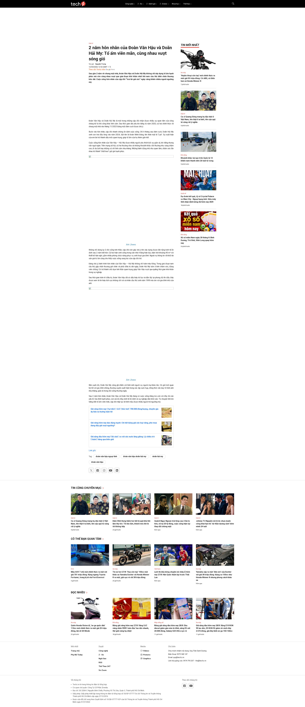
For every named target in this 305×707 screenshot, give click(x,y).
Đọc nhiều (78, 592)
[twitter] (91, 470)
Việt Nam (157, 569)
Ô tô (72, 569)
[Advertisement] (131, 102)
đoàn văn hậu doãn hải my (134, 456)
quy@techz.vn (178, 657)
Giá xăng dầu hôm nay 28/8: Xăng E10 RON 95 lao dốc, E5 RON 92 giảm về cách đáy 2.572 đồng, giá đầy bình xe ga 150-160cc (214, 628)
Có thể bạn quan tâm (86, 538)
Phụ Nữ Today (77, 655)
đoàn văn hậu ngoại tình (106, 456)
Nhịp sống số (158, 622)
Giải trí (91, 43)
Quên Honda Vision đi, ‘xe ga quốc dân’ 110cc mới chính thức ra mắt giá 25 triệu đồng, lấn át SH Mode (89, 628)
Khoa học (175, 4)
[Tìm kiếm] (231, 4)
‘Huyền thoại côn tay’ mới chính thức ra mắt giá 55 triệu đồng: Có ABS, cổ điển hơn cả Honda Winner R (198, 78)
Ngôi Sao (102, 658)
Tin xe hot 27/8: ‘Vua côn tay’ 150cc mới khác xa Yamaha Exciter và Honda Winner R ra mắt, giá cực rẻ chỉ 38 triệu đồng (131, 575)
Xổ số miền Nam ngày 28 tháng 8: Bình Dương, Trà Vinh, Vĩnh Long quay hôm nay (197, 240)
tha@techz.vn (201, 661)
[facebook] (97, 470)
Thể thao (186, 4)
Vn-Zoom (103, 670)
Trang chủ (75, 651)
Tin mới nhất (190, 45)
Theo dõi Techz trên (97, 69)
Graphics (147, 658)
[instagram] (104, 470)
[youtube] (110, 470)
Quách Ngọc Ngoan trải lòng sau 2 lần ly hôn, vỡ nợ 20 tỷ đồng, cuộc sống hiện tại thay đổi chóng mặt (172, 524)
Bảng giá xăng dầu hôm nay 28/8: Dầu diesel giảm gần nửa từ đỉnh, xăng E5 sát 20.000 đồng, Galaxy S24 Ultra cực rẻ (172, 628)
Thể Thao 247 (104, 666)
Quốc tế (183, 193)
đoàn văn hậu (97, 462)
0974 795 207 (188, 661)
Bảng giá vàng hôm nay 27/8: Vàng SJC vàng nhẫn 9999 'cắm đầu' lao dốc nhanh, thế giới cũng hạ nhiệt (131, 628)
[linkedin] (116, 470)
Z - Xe (140, 4)
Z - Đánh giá (150, 4)
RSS (100, 662)
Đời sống (184, 155)
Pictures (146, 655)
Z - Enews (164, 4)
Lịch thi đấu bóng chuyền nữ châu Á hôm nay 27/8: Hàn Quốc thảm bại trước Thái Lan (172, 575)
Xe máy (183, 72)
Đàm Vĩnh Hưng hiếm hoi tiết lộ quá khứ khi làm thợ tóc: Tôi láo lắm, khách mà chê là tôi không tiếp (131, 524)
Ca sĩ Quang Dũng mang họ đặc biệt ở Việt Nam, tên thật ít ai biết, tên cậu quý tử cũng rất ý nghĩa (198, 119)
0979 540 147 (182, 654)
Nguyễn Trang (100, 64)
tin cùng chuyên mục (86, 488)
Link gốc (92, 450)
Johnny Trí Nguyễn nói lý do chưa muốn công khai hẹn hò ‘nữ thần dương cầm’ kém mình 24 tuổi (215, 524)
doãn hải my (157, 456)
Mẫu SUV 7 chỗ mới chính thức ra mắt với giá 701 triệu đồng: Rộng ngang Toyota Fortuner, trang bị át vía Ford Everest (89, 575)
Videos (146, 651)
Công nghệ (129, 4)
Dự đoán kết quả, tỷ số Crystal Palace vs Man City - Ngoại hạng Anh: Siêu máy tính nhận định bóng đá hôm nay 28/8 (198, 199)
